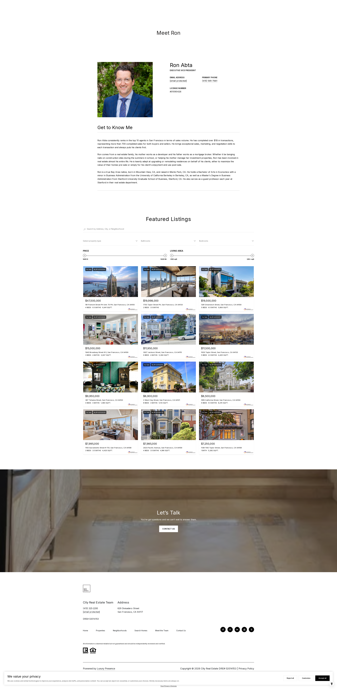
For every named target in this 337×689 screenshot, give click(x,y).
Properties (100, 630)
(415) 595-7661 (209, 80)
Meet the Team (161, 630)
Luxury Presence (106, 668)
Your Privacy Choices (168, 686)
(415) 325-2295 (90, 608)
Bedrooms (203, 241)
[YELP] (251, 629)
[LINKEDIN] (237, 629)
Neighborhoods (120, 630)
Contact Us (181, 630)
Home (85, 630)
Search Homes (141, 630)
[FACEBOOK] (223, 629)
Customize (306, 678)
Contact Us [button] (168, 529)
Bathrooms (145, 241)
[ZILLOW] (244, 629)
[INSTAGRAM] (230, 629)
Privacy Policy (246, 668)
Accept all (322, 678)
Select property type (92, 241)
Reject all (290, 678)
